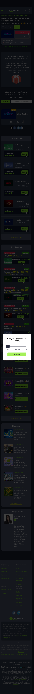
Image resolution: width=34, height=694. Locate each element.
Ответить (17, 354)
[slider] (8, 346)
